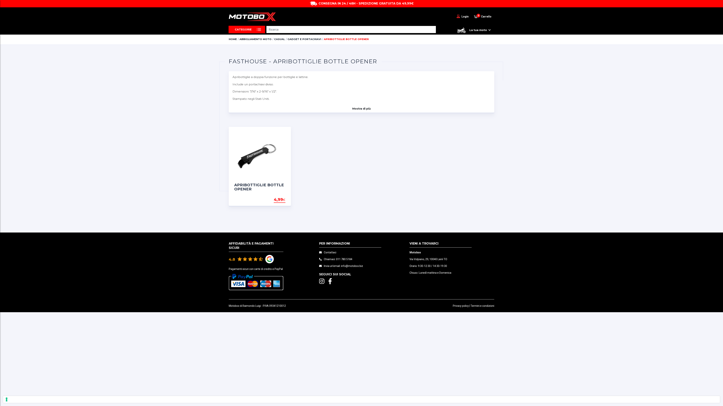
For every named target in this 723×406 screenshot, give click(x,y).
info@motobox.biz (352, 265)
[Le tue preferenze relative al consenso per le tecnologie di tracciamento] (361, 399)
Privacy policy (461, 305)
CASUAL (279, 39)
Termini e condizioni (482, 305)
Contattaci (330, 252)
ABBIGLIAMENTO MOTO (255, 39)
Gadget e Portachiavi (304, 39)
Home (233, 39)
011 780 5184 (344, 259)
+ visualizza (275, 199)
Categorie (243, 29)
